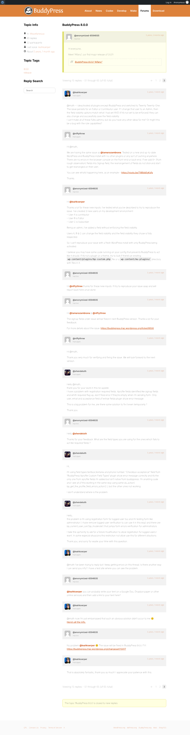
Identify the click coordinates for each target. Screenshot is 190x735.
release (27, 72)
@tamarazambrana (110, 152)
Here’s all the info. (76, 622)
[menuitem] (2, 2)
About (88, 10)
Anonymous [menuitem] (179, 2)
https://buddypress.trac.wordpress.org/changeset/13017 (96, 649)
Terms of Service (55, 728)
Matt (155, 728)
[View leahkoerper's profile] (68, 94)
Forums (144, 10)
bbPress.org (132, 728)
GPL (25, 728)
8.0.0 (26, 69)
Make (133, 10)
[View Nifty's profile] (68, 135)
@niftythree (76, 286)
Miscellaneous (37, 33)
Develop (121, 10)
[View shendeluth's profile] (68, 372)
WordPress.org (119, 728)
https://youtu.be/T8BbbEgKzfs (137, 172)
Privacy (43, 728)
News (99, 10)
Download (158, 10)
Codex (109, 10)
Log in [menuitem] (168, 2)
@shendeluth (80, 433)
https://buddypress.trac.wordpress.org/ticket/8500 (127, 328)
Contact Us (33, 728)
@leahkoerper (77, 201)
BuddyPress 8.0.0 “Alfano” (88, 62)
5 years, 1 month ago (155, 92)
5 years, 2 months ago (155, 35)
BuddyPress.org (44, 11)
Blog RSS (162, 728)
